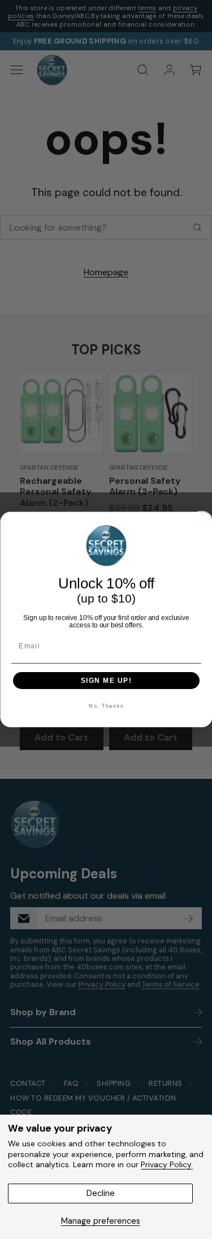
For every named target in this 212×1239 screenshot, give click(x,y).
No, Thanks (106, 706)
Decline (100, 1193)
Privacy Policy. (167, 1164)
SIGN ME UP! (106, 680)
